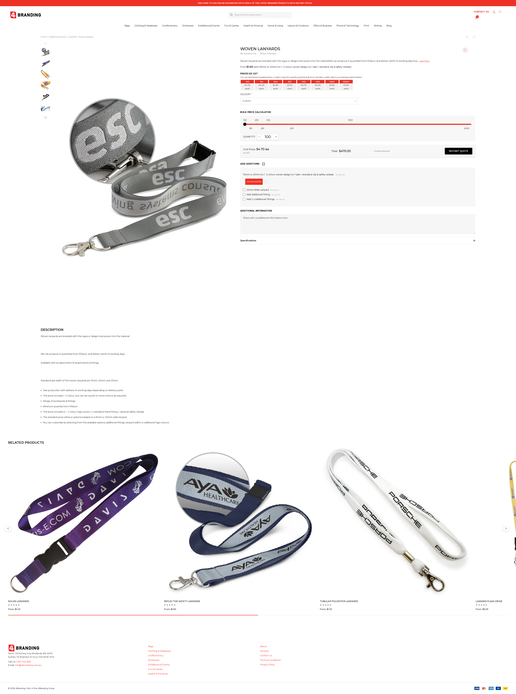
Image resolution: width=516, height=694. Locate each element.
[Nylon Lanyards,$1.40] (84, 522)
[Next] (473, 37)
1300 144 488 (23, 661)
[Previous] (468, 37)
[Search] (231, 15)
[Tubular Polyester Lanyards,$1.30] (396, 522)
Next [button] (506, 528)
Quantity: (249, 136)
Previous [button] (8, 528)
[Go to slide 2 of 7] (45, 117)
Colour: (246, 94)
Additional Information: (256, 211)
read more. (424, 61)
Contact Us (481, 11)
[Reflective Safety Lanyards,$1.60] (240, 522)
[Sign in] (494, 12)
